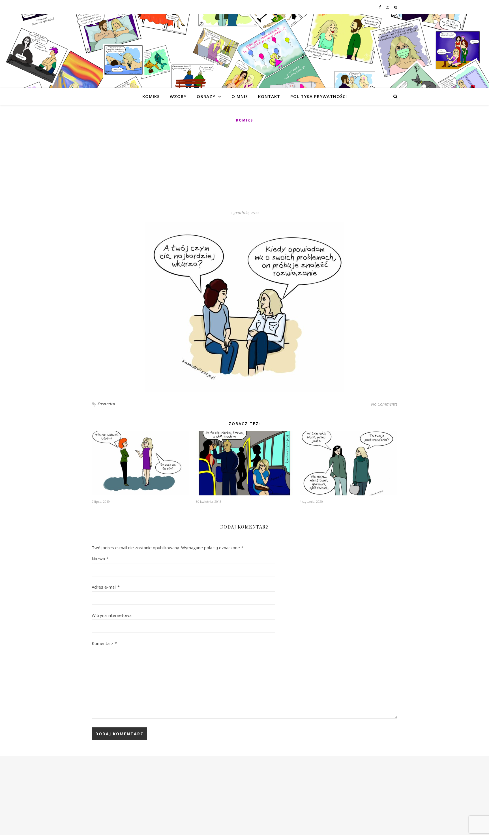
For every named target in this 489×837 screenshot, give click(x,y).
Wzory (178, 96)
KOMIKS (151, 96)
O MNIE (239, 96)
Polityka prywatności (318, 96)
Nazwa (100, 558)
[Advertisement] (244, 166)
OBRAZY (206, 96)
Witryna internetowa (112, 615)
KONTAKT (269, 96)
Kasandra (106, 403)
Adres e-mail (106, 587)
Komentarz (104, 643)
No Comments (384, 404)
